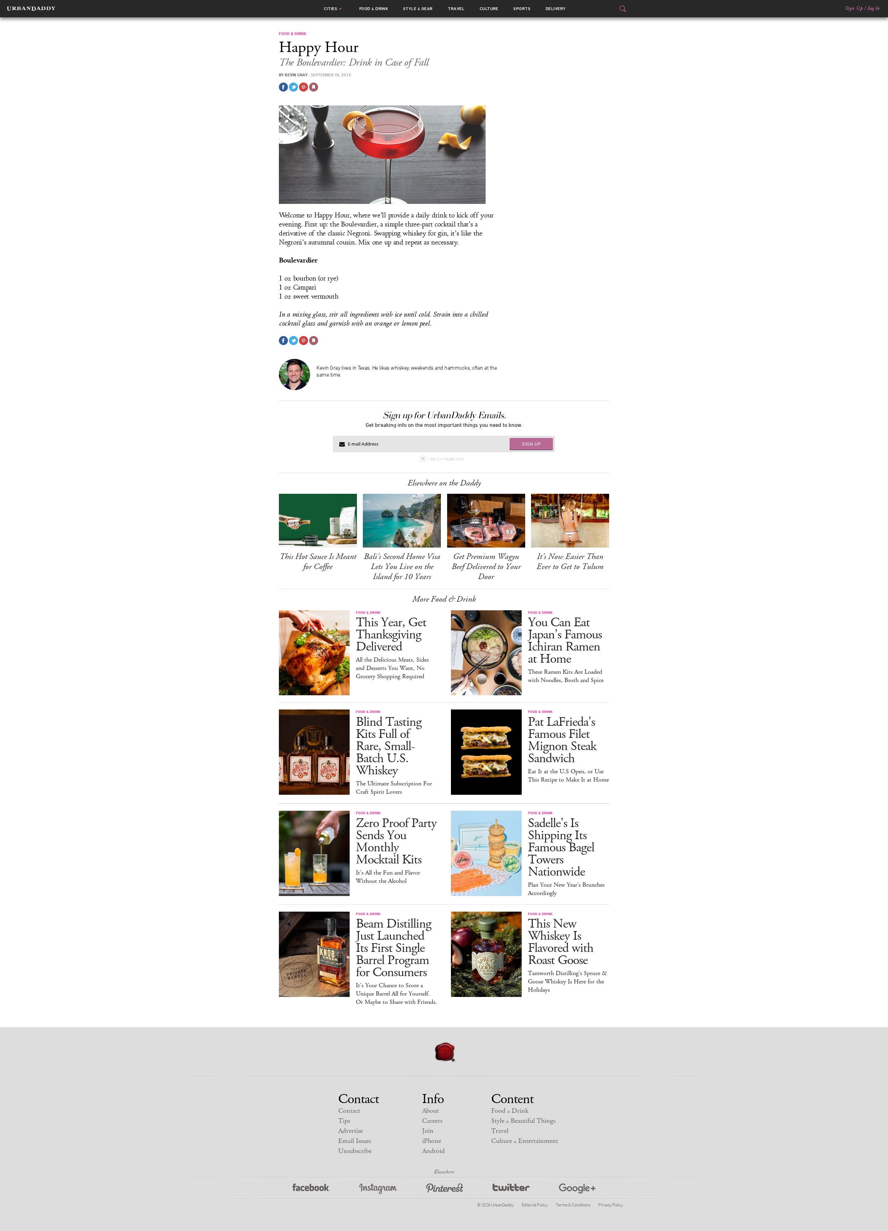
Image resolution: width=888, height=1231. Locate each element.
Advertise (350, 1131)
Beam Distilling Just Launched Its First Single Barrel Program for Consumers (393, 948)
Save (303, 87)
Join (428, 1131)
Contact (349, 1111)
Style (418, 8)
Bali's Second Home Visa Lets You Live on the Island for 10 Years (402, 566)
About (430, 1111)
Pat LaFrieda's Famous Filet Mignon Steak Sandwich (562, 740)
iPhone (431, 1141)
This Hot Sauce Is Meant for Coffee (318, 561)
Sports (521, 8)
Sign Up (854, 8)
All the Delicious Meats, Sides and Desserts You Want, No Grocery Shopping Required (392, 668)
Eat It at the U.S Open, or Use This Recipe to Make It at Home (568, 775)
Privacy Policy (610, 1204)
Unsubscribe (355, 1151)
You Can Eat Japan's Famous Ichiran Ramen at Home (565, 641)
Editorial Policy (534, 1204)
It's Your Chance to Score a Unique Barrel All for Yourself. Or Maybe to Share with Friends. (396, 993)
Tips (344, 1121)
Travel (456, 8)
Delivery (556, 8)
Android (433, 1151)
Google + (577, 1188)
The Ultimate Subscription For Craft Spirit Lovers (394, 788)
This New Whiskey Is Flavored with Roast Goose (561, 942)
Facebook (311, 1188)
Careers (432, 1121)
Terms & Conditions (573, 1204)
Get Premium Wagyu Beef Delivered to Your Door (486, 566)
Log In (874, 8)
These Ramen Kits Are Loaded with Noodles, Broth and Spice (566, 676)
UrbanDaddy (31, 8)
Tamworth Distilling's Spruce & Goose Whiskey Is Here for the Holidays (567, 981)
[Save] (313, 87)
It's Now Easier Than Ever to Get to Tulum (570, 561)
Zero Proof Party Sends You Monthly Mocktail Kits (396, 841)
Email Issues (354, 1141)
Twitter (511, 1188)
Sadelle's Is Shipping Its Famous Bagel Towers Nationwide (561, 847)
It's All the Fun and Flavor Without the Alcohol (388, 877)
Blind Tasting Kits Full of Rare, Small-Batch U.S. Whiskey (388, 746)
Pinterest (444, 1188)
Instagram (378, 1188)
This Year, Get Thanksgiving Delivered (391, 634)
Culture (489, 8)
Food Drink (373, 8)
